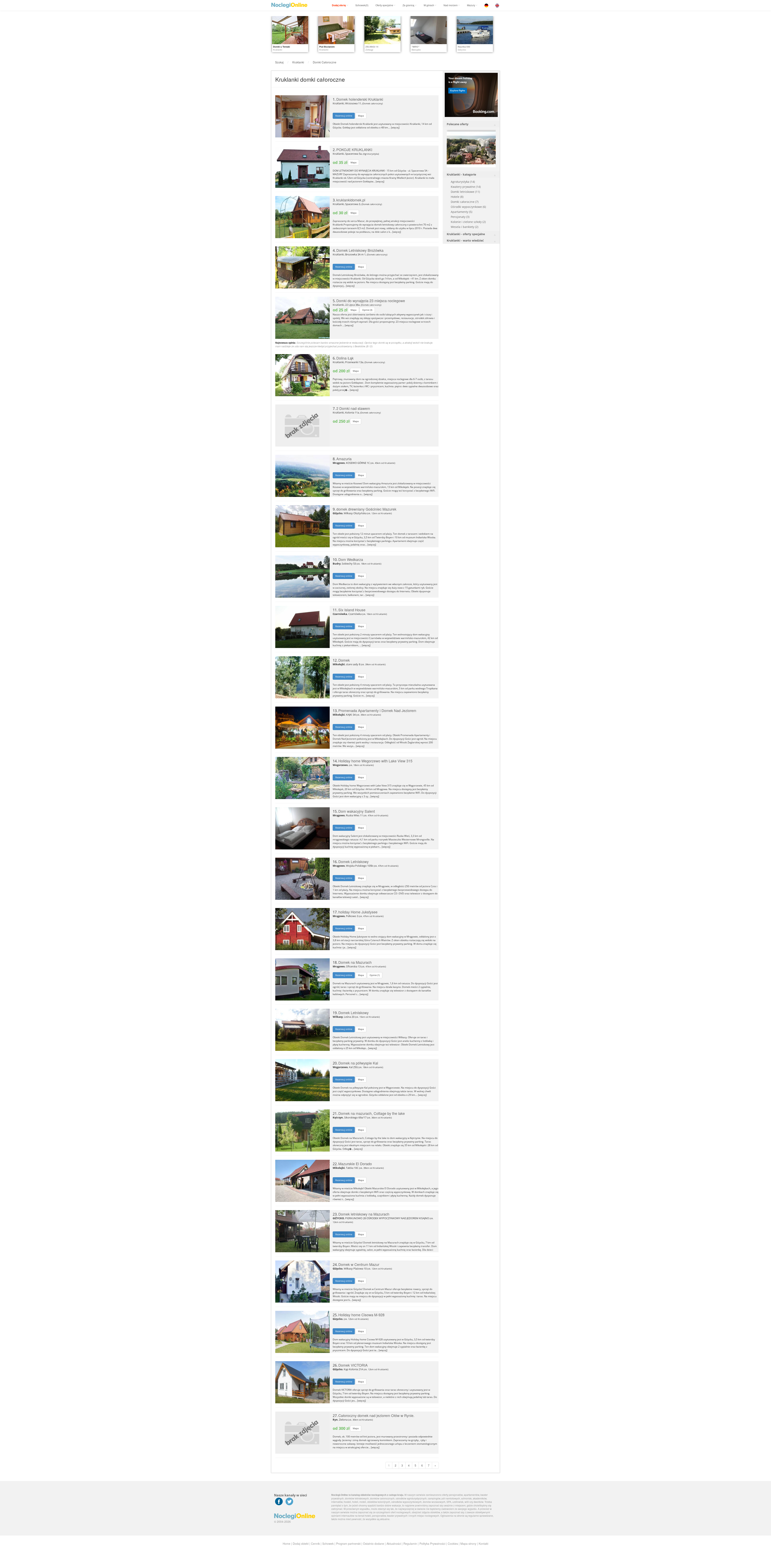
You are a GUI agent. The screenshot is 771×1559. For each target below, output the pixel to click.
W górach (429, 5)
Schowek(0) (361, 5)
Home (286, 1544)
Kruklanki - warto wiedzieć (465, 240)
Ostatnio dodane (373, 1544)
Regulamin (410, 1544)
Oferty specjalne (384, 5)
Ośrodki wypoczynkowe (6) (468, 207)
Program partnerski (348, 1544)
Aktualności (394, 1544)
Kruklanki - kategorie (461, 174)
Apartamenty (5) (461, 212)
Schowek (328, 1544)
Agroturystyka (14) (463, 182)
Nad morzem (451, 5)
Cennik (315, 1544)
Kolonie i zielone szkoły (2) (468, 222)
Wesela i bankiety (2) (464, 227)
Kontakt (483, 1544)
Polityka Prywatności (432, 1544)
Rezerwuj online (343, 115)
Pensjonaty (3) (460, 217)
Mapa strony (468, 1544)
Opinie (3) (367, 309)
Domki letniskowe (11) (465, 192)
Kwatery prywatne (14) (466, 187)
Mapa (361, 115)
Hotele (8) (457, 197)
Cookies (453, 1544)
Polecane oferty (457, 124)
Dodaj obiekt (301, 1544)
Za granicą (408, 5)
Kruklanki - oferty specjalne (466, 234)
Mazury (471, 5)
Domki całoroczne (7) (464, 202)
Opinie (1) (375, 975)
